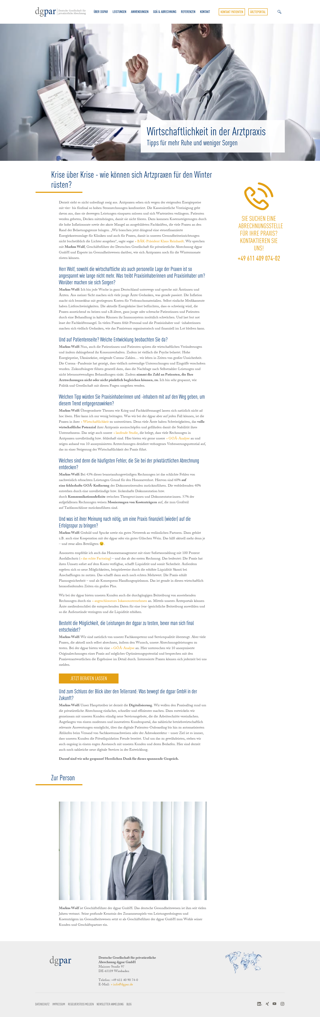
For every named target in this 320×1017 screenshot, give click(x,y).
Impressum (58, 1004)
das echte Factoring (96, 559)
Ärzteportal (258, 12)
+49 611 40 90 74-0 (124, 980)
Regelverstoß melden (81, 1004)
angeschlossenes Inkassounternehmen (120, 601)
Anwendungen (140, 12)
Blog (128, 1004)
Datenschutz (42, 1004)
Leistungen (119, 12)
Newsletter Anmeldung (110, 1004)
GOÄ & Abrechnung (164, 12)
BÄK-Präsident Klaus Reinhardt (160, 242)
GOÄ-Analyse (179, 439)
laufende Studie (127, 433)
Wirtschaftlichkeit (96, 422)
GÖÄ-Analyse (123, 648)
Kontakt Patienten (232, 12)
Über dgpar (101, 12)
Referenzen (188, 12)
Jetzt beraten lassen (88, 678)
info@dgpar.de (123, 985)
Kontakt (205, 12)
